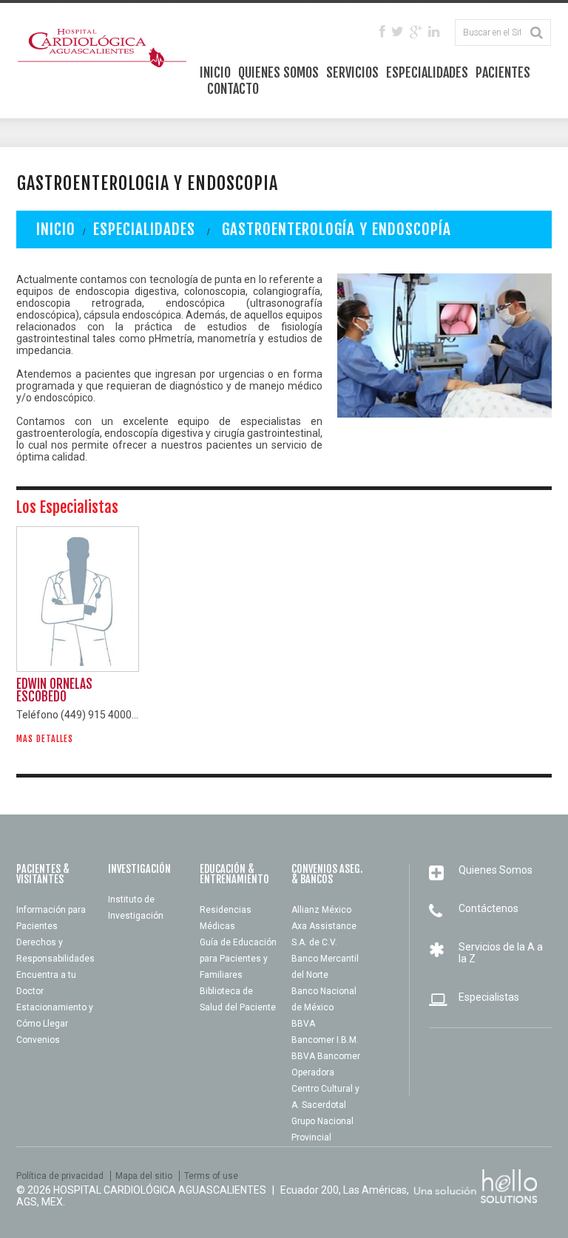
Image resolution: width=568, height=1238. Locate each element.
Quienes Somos (278, 72)
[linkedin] (433, 32)
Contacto (233, 89)
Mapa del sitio (143, 1176)
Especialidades (427, 72)
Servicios (352, 72)
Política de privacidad (60, 1176)
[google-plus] (416, 32)
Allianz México (321, 910)
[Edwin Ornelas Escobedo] (77, 599)
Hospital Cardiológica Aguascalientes (159, 1190)
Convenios (38, 1040)
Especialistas (489, 997)
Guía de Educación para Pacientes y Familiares (238, 958)
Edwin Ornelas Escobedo (54, 690)
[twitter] (397, 32)
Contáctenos (488, 908)
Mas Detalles (44, 739)
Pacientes (503, 72)
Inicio (215, 72)
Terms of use (211, 1176)
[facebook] (382, 32)
